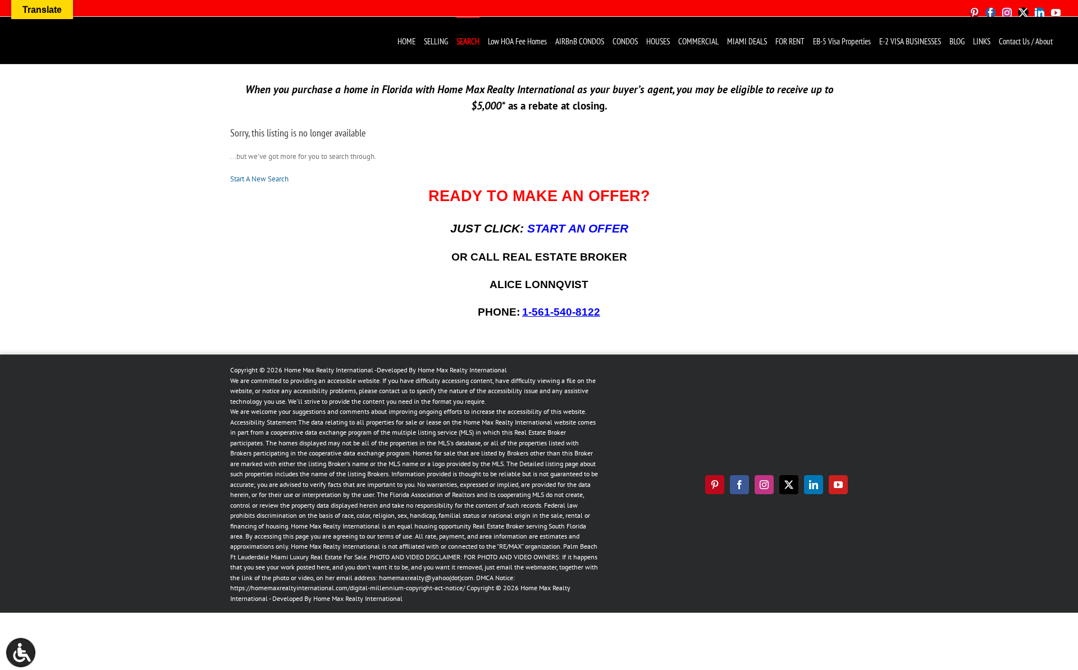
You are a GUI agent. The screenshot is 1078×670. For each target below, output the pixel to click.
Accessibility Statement (263, 422)
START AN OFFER (577, 228)
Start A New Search (259, 179)
